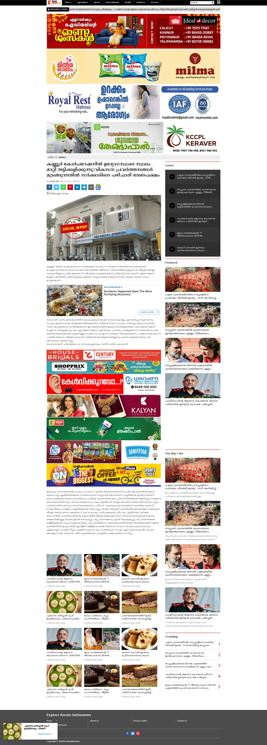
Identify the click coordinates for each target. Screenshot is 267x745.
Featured (171, 263)
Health (128, 2)
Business (141, 2)
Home (51, 158)
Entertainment (112, 2)
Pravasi (154, 2)
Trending (171, 637)
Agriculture (82, 2)
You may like (174, 453)
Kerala (62, 158)
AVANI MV (54, 181)
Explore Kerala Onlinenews (69, 715)
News (67, 2)
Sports (97, 2)
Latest (169, 166)
